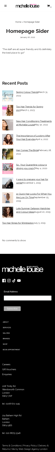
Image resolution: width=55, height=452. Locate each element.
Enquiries (7, 374)
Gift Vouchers (9, 369)
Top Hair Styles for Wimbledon (18, 223)
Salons (6, 333)
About (6, 322)
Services (7, 328)
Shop (5, 344)
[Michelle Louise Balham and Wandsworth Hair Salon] (27, 6)
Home (18, 22)
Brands (6, 339)
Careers (6, 364)
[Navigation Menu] (5, 5)
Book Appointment (11, 350)
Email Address (11, 291)
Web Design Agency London (33, 449)
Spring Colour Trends (27, 92)
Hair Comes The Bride (27, 150)
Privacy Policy (30, 445)
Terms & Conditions (11, 445)
